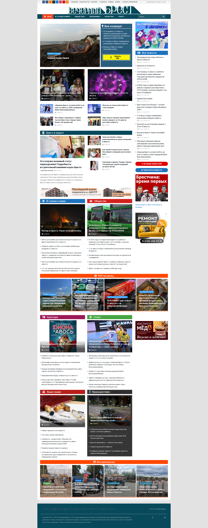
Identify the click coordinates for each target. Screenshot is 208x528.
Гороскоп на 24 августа (146, 66)
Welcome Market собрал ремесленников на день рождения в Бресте (116, 139)
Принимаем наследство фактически (59, 422)
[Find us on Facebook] (43, 2)
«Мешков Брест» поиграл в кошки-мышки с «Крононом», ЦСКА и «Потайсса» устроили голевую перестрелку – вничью (109, 344)
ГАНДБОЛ (47, 483)
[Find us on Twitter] (53, 2)
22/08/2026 (107, 110)
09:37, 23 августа (144, 159)
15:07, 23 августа (144, 95)
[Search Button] (164, 17)
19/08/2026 (143, 310)
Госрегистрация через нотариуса (55, 448)
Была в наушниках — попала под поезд (106, 442)
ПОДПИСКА (103, 2)
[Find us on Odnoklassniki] (50, 2)
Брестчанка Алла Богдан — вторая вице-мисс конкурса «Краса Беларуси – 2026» (152, 107)
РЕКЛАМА (94, 2)
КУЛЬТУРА (109, 16)
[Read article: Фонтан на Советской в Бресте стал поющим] (94, 108)
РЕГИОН (78, 480)
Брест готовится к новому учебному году (105, 268)
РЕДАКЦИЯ (74, 2)
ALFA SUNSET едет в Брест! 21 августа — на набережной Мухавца (120, 303)
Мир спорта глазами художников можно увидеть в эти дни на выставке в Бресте (116, 120)
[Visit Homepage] (104, 9)
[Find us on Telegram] (57, 2)
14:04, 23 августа (144, 101)
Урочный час (47, 156)
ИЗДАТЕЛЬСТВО (84, 2)
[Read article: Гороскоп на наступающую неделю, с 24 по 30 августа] (110, 85)
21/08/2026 (107, 157)
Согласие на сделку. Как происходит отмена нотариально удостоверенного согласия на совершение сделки (59, 454)
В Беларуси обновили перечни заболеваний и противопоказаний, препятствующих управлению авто (150, 143)
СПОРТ (121, 16)
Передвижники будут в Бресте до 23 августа (59, 375)
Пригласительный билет (117, 297)
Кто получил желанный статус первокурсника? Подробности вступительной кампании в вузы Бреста (60, 164)
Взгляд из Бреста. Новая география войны (61, 231)
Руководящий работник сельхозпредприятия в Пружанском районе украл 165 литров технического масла (87, 300)
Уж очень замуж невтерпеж (53, 435)
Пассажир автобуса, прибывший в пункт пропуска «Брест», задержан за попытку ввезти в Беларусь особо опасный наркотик (62, 255)
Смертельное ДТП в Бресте (101, 447)
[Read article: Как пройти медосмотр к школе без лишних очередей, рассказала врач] (94, 153)
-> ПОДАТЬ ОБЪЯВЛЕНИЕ (129, 2)
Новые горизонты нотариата (53, 430)
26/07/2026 (47, 496)
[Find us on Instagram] (60, 2)
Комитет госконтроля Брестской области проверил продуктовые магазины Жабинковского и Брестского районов (151, 300)
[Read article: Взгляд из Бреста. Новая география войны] (62, 220)
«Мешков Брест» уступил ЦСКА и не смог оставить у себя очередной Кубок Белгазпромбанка (69, 107)
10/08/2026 (47, 310)
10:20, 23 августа (144, 148)
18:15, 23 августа (144, 62)
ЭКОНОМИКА (94, 16)
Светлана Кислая (47, 170)
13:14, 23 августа (144, 112)
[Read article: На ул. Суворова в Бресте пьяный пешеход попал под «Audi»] (110, 411)
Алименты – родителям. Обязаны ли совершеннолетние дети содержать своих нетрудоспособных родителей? (59, 441)
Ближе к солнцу (54, 53)
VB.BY (49, 16)
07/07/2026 (143, 496)
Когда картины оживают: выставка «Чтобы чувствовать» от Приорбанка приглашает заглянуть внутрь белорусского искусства (63, 382)
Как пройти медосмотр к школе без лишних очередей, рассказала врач (116, 152)
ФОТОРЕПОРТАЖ (113, 483)
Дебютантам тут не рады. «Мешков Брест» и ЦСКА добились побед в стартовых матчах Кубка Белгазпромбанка (109, 364)
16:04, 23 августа (144, 81)
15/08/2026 (79, 310)
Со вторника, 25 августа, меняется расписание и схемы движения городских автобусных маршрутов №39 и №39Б (108, 228)
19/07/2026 (79, 496)
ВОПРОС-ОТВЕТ (97, 509)
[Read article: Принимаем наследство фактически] (62, 411)
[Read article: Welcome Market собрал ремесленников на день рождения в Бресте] (94, 140)
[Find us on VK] (47, 2)
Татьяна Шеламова (55, 62)
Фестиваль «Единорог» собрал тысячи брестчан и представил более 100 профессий (68, 120)
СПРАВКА (111, 2)
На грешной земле (83, 292)
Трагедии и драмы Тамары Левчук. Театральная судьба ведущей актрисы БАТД (117, 164)
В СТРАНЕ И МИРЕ (62, 16)
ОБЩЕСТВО (79, 16)
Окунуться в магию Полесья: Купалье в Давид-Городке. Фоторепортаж (151, 489)
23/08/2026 (67, 62)
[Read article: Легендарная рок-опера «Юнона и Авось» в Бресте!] (62, 336)
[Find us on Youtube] (63, 2)
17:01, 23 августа (144, 68)
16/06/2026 (46, 425)
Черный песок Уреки (58, 58)
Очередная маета (146, 292)
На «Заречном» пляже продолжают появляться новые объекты (119, 489)
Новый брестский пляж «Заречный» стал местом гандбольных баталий (55, 489)
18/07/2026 (111, 496)
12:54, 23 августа (144, 120)
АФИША (117, 2)
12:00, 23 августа (144, 129)
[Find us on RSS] (67, 2)
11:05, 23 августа (144, 137)
